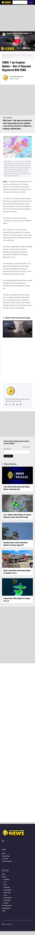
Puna (5, 895)
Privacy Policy (6, 856)
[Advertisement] (17, 18)
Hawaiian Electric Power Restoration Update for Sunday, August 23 (15, 543)
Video (3, 911)
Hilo (5, 882)
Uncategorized (6, 908)
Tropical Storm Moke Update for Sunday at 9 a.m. (16, 599)
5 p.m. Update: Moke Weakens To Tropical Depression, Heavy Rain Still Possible (17, 515)
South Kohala (7, 898)
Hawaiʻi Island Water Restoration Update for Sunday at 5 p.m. (16, 571)
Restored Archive (7, 905)
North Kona (7, 892)
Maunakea (7, 887)
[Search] (31, 2)
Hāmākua (6, 879)
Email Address (8, 449)
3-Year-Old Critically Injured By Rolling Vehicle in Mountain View (16, 487)
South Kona (7, 900)
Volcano (6, 903)
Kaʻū (5, 884)
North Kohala (7, 890)
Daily (3, 874)
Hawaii (4, 877)
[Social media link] (6, 404)
